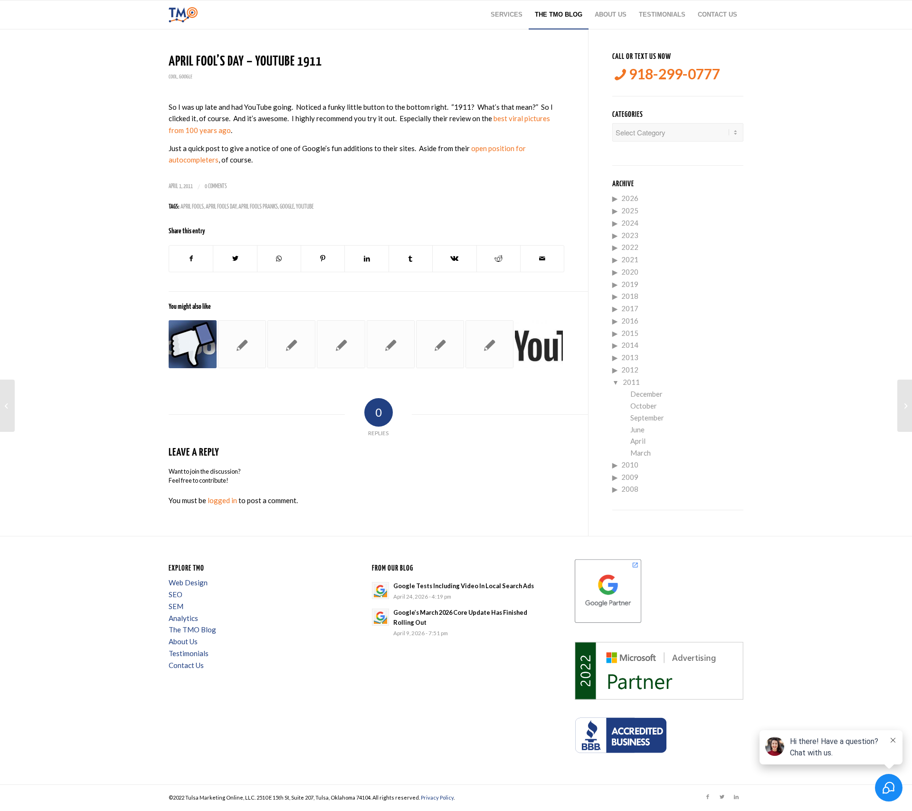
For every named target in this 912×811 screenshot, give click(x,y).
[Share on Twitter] (234, 259)
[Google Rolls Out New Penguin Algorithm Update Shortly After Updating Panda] (242, 344)
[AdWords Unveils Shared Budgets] (489, 344)
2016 (629, 320)
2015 (629, 333)
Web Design (188, 582)
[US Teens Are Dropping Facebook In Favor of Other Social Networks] (193, 344)
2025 (629, 210)
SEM (176, 606)
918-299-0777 (673, 74)
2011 (631, 382)
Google (185, 76)
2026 (629, 198)
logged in (222, 500)
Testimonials (189, 653)
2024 (629, 223)
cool (173, 76)
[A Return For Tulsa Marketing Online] (7, 406)
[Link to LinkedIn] (736, 797)
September (647, 417)
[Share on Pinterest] (322, 259)
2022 (629, 247)
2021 (629, 259)
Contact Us (186, 665)
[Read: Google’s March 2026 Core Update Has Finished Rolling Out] (380, 617)
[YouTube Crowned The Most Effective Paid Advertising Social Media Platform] (391, 344)
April (638, 441)
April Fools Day (221, 207)
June (637, 429)
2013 (629, 357)
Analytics (183, 618)
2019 (629, 284)
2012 (629, 369)
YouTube (305, 207)
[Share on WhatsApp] (279, 259)
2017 (629, 308)
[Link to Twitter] (722, 797)
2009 (629, 477)
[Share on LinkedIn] (366, 259)
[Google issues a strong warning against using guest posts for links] (440, 344)
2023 (629, 235)
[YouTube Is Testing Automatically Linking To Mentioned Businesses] (539, 344)
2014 (629, 345)
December (646, 394)
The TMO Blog (192, 629)
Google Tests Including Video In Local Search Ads (463, 586)
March (640, 452)
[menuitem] (506, 14)
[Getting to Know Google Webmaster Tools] (341, 344)
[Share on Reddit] (498, 259)
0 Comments (216, 186)
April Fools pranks (258, 207)
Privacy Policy (437, 797)
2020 (629, 271)
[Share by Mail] (542, 259)
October (643, 405)
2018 (629, 296)
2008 (629, 489)
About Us (183, 641)
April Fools (192, 207)
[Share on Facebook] (191, 259)
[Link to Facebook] (708, 797)
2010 (629, 464)
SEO (175, 594)
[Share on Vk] (454, 259)
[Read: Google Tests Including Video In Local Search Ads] (380, 590)
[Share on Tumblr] (410, 259)
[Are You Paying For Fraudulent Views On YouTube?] (291, 344)
